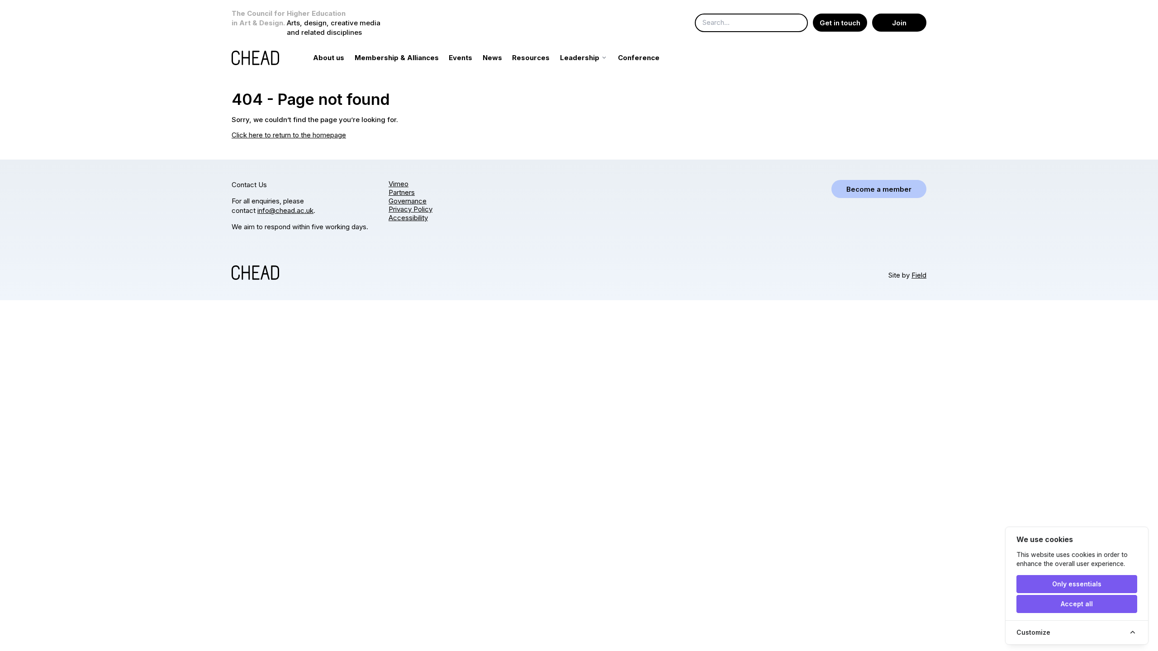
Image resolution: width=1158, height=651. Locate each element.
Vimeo (398, 183)
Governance (408, 201)
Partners (402, 192)
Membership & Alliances (397, 57)
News (492, 57)
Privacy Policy (410, 209)
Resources (531, 57)
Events (460, 57)
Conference (639, 57)
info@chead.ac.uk (285, 210)
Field (918, 275)
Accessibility (408, 217)
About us (328, 57)
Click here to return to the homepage (289, 135)
